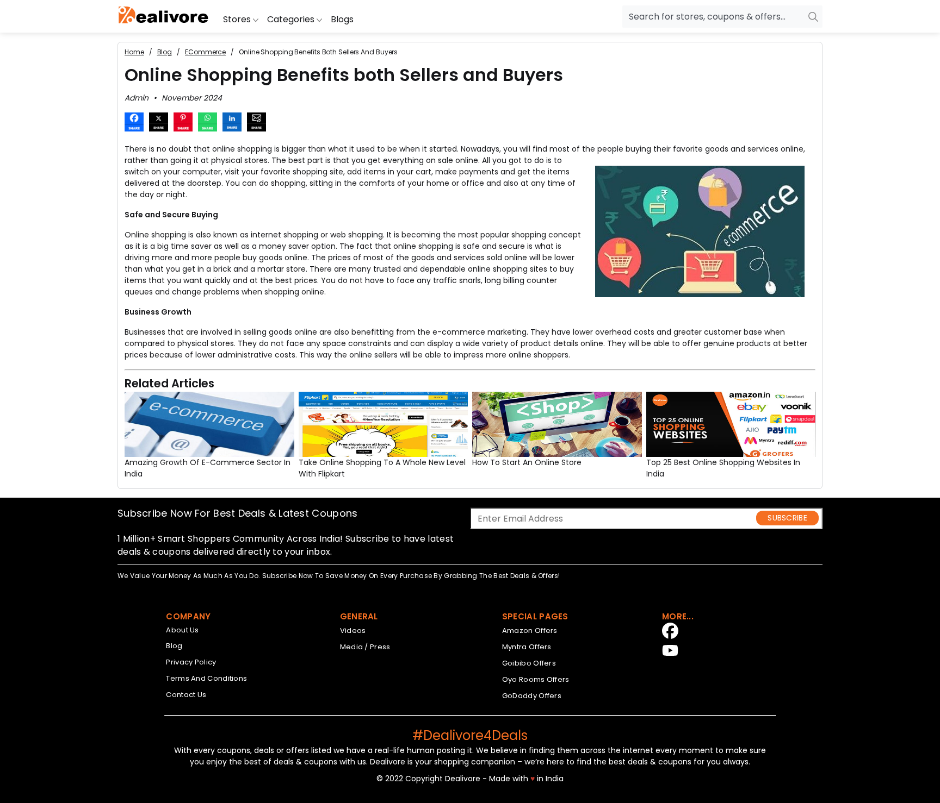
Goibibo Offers (529, 663)
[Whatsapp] (207, 123)
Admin (137, 97)
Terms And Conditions (206, 678)
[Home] (164, 16)
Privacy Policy (191, 662)
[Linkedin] (232, 123)
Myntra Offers (527, 647)
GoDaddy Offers (531, 696)
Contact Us (186, 694)
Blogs (342, 19)
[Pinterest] (183, 123)
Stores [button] (238, 19)
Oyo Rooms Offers (536, 679)
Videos (353, 630)
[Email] (256, 123)
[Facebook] (134, 123)
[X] (158, 123)
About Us (182, 630)
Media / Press (365, 647)
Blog (174, 646)
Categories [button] (292, 19)
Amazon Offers (530, 630)
